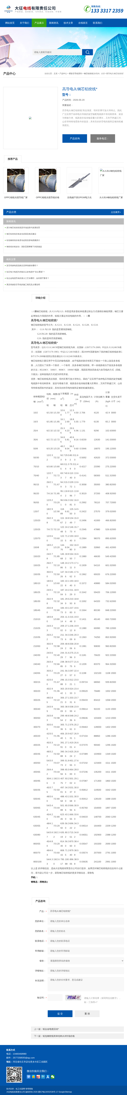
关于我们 (24, 23)
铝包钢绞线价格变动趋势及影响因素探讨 (23, 240)
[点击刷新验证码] (73, 997)
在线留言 (83, 23)
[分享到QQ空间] (33, 1077)
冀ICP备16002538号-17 (48, 1092)
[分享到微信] (53, 1077)
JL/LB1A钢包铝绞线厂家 (111, 197)
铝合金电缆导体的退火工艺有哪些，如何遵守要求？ (28, 278)
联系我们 (97, 23)
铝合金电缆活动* (51, 1029)
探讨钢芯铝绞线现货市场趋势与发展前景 (23, 228)
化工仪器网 (20, 1089)
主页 (55, 73)
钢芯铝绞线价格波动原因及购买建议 (21, 234)
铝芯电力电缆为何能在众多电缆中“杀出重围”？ (26, 272)
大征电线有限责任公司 (15, 1092)
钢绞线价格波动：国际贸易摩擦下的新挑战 (24, 247)
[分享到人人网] (48, 1077)
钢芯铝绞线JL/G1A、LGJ (94, 73)
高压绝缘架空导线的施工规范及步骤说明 (23, 285)
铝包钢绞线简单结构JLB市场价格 (59, 1036)
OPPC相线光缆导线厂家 (16, 197)
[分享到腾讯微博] (43, 1077)
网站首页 (10, 23)
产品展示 (39, 23)
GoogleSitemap (65, 1092)
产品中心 (63, 73)
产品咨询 (75, 138)
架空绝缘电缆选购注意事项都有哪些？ (22, 265)
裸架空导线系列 (75, 73)
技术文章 (68, 23)
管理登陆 (29, 1089)
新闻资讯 (53, 23)
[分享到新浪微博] (38, 1077)
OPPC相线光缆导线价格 (47, 197)
